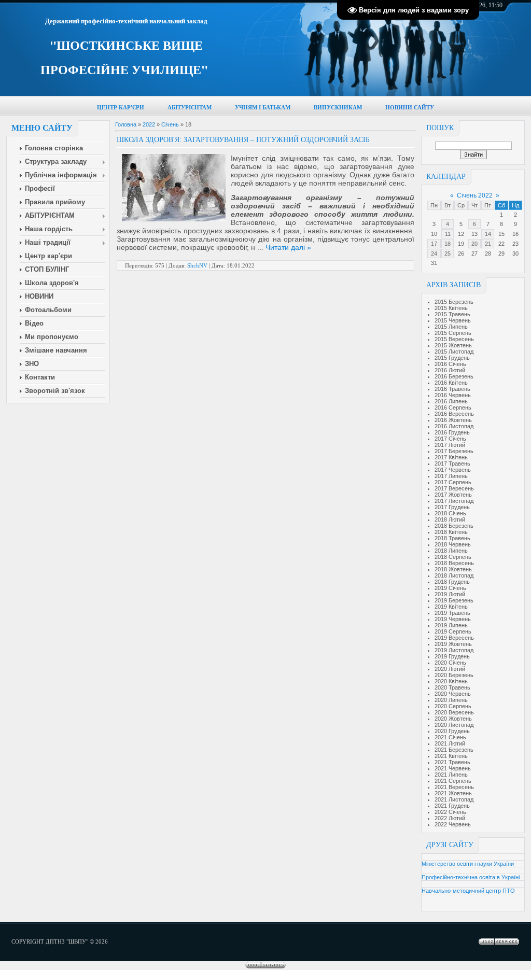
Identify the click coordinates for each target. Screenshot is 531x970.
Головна (125, 124)
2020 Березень (454, 675)
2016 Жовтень (453, 420)
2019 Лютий (450, 594)
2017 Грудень (452, 507)
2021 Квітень (451, 756)
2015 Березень (454, 302)
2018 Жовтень (453, 569)
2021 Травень (452, 762)
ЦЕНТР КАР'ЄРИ (120, 107)
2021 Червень (453, 768)
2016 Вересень (454, 414)
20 (474, 244)
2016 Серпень (453, 407)
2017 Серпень (453, 482)
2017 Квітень (451, 457)
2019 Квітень (451, 606)
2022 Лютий (450, 818)
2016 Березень (454, 376)
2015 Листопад (454, 351)
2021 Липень (451, 774)
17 (434, 244)
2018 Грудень (452, 582)
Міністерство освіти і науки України (468, 864)
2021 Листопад (454, 799)
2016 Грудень (452, 432)
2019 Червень (453, 619)
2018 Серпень (453, 557)
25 (447, 253)
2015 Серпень (453, 333)
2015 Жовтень (453, 345)
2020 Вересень (454, 712)
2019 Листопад (454, 650)
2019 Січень (450, 588)
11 (448, 234)
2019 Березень (454, 600)
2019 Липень (451, 625)
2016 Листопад (454, 426)
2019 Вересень (454, 638)
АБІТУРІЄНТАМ (189, 107)
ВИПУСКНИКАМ (338, 107)
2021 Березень (454, 750)
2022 (149, 124)
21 (488, 244)
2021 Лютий (450, 743)
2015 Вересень (454, 339)
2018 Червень (453, 544)
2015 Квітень (451, 308)
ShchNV (197, 265)
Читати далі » (288, 247)
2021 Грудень (452, 806)
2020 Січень (450, 662)
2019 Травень (452, 613)
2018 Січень (450, 513)
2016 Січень (450, 364)
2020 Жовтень (453, 718)
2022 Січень (450, 812)
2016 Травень (452, 389)
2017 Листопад (454, 501)
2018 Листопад (454, 575)
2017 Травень (452, 463)
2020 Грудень (452, 731)
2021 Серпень (453, 781)
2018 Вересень (454, 563)
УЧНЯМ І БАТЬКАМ (262, 107)
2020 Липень (451, 700)
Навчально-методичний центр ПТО (468, 891)
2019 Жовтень (453, 644)
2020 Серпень (453, 706)
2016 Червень (453, 395)
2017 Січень (450, 438)
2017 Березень (454, 451)
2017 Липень (451, 476)
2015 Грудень (452, 358)
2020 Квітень (451, 681)
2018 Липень (451, 550)
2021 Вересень (454, 787)
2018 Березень (454, 526)
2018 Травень (452, 538)
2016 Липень (451, 401)
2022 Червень (453, 824)
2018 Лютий (450, 519)
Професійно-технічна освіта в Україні (471, 877)
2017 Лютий (450, 445)
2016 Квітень (451, 382)
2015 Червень (453, 320)
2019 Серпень (453, 631)
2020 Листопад (454, 725)
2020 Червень (453, 694)
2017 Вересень (454, 488)
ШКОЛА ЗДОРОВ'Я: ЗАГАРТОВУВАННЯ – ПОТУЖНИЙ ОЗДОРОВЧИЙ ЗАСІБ (243, 140)
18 (447, 244)
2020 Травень (452, 687)
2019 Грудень (452, 656)
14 (488, 234)
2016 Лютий (450, 370)
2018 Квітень (451, 532)
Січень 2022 (475, 195)
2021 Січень (450, 737)
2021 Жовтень (453, 793)
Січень (170, 124)
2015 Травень (452, 314)
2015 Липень (451, 327)
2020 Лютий (450, 669)
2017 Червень (453, 470)
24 (434, 253)
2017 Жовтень (453, 494)
